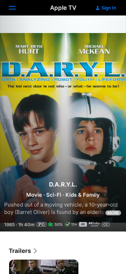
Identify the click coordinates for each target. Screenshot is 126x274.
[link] (23, 251)
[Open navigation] (16, 7)
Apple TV (63, 7)
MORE (113, 212)
